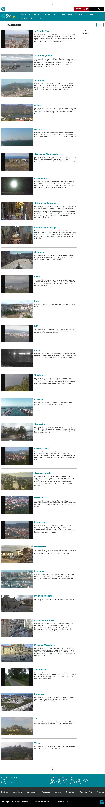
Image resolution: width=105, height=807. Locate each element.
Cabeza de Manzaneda (46, 153)
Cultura (58, 792)
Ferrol (37, 276)
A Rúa (37, 104)
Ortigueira (39, 423)
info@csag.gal (13, 782)
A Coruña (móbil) (43, 55)
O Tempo (70, 792)
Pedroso (38, 497)
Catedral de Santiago (45, 203)
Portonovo (39, 571)
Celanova (39, 252)
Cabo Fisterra (41, 178)
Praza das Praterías (44, 620)
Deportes (45, 792)
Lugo (37, 325)
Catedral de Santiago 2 (46, 227)
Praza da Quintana (44, 595)
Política (4, 792)
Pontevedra (40, 522)
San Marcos (40, 669)
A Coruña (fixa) (42, 31)
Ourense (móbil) (43, 473)
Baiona (38, 129)
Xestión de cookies (63, 802)
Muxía (37, 350)
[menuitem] (22, 14)
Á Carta (100, 792)
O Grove (38, 399)
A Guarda (39, 80)
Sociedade (32, 792)
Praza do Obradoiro (44, 644)
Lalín (36, 301)
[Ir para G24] (8, 16)
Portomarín (40, 546)
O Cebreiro (40, 374)
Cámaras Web (85, 792)
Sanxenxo (39, 693)
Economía (17, 792)
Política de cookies (42, 802)
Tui (35, 718)
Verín (37, 743)
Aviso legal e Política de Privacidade (14, 802)
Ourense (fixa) (41, 448)
